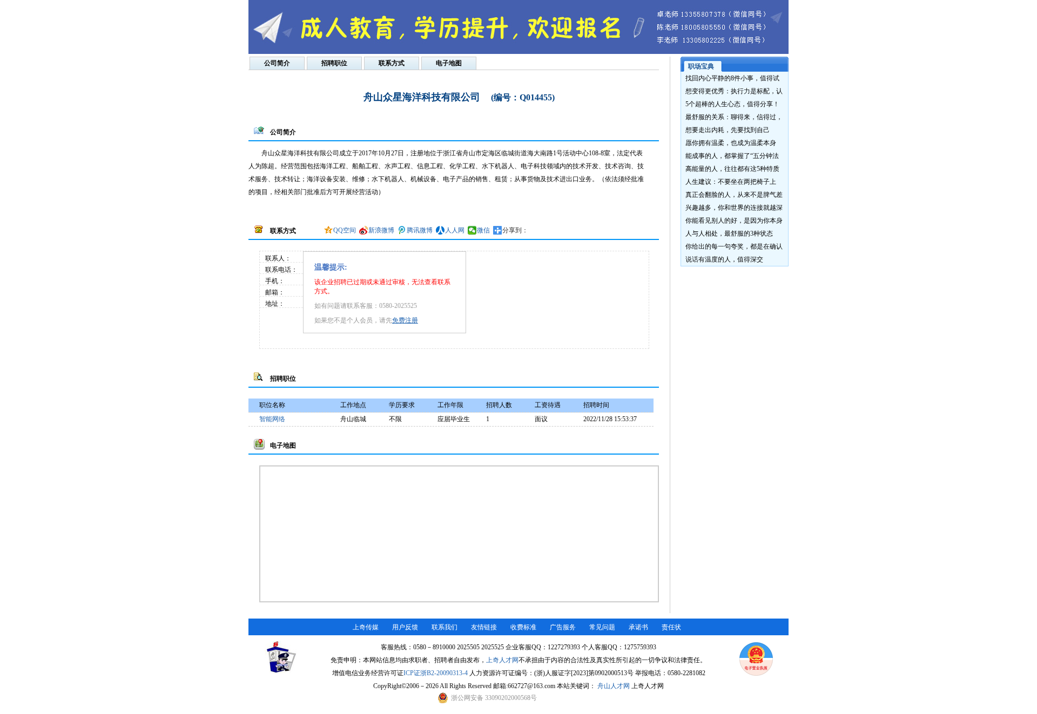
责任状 (671, 627)
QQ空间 (344, 230)
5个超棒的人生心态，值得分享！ (732, 104)
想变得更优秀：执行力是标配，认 (734, 91)
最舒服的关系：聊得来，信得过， (734, 117)
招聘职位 (334, 63)
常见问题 (602, 627)
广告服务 (563, 627)
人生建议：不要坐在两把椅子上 (730, 182)
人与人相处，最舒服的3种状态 (729, 233)
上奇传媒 (366, 627)
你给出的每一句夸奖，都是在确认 (734, 246)
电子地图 (449, 63)
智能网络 (272, 419)
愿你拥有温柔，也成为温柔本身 (730, 143)
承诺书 (638, 627)
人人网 (454, 230)
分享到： (515, 230)
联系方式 (392, 63)
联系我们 (444, 627)
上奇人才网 (502, 660)
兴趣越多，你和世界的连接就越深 (734, 207)
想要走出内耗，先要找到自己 (727, 130)
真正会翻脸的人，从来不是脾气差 (734, 194)
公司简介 (277, 63)
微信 (483, 230)
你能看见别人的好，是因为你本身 (734, 220)
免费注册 (405, 320)
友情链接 (484, 627)
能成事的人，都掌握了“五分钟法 (732, 156)
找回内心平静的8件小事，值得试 (732, 78)
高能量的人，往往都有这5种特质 (732, 169)
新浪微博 (381, 230)
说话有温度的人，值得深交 (724, 259)
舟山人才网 (613, 686)
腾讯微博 (420, 230)
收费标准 (523, 627)
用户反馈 (405, 627)
